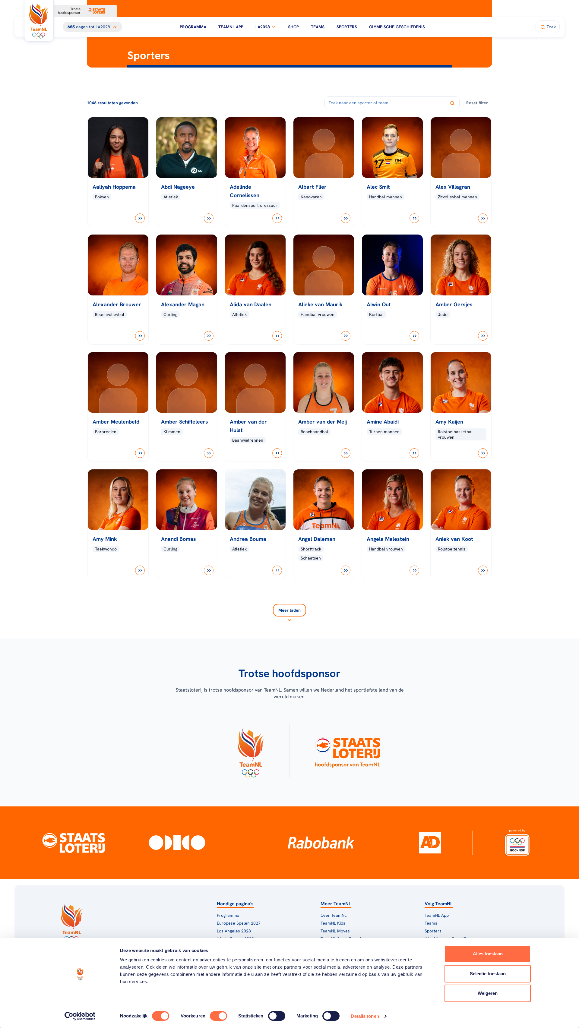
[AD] (430, 842)
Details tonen (365, 1016)
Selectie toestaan (488, 973)
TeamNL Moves (335, 931)
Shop (293, 27)
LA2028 (262, 27)
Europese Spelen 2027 (239, 923)
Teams (317, 27)
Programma (193, 27)
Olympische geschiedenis (397, 27)
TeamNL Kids (333, 923)
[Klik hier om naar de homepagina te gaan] (39, 21)
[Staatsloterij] (73, 842)
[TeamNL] (250, 750)
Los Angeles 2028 (234, 931)
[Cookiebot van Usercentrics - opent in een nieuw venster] (80, 1016)
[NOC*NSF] (517, 842)
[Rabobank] (321, 843)
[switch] (218, 1016)
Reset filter (477, 103)
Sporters (347, 27)
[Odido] (177, 842)
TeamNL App (230, 27)
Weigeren (488, 993)
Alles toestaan (488, 953)
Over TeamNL (333, 915)
